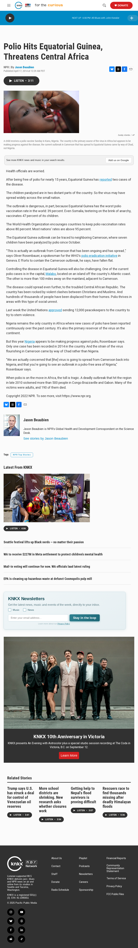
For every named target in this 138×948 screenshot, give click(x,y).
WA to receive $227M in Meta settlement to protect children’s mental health (53, 554)
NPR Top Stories (22, 455)
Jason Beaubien (24, 67)
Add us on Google (118, 160)
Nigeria (30, 341)
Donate (123, 5)
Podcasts (84, 866)
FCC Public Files (115, 894)
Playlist (83, 858)
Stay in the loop (84, 618)
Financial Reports (116, 858)
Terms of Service (116, 878)
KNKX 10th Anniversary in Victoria (69, 736)
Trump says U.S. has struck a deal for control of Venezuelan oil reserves (20, 797)
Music (16, 609)
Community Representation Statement (115, 868)
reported (106, 179)
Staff (54, 874)
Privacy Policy (64, 624)
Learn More (69, 755)
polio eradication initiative (99, 256)
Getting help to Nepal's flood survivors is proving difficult (83, 795)
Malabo (51, 274)
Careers (83, 882)
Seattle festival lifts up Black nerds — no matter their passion (44, 542)
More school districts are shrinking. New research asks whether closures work (52, 799)
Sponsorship (86, 890)
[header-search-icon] (104, 5)
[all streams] (132, 18)
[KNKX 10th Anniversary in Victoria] (69, 683)
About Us (56, 858)
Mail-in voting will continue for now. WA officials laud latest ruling (47, 566)
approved (55, 310)
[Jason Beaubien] (12, 425)
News (31, 609)
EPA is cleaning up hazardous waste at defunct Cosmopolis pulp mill (48, 579)
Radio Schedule (60, 890)
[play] (10, 18)
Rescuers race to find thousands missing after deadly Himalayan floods (117, 797)
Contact (55, 866)
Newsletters (86, 874)
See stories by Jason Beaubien (45, 438)
